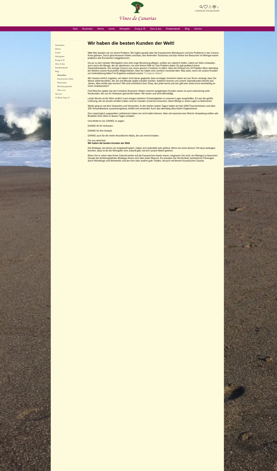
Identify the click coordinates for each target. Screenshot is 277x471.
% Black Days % (62, 97)
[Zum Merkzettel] (205, 8)
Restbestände (61, 67)
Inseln (58, 52)
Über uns (61, 90)
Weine (58, 49)
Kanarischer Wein (65, 79)
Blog (57, 71)
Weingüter (59, 56)
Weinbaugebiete (64, 86)
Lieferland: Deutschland (207, 11)
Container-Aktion (153, 73)
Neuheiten (59, 45)
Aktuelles (61, 75)
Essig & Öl (59, 60)
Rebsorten (62, 82)
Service (58, 94)
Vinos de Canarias (137, 18)
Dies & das (60, 64)
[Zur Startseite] (137, 13)
